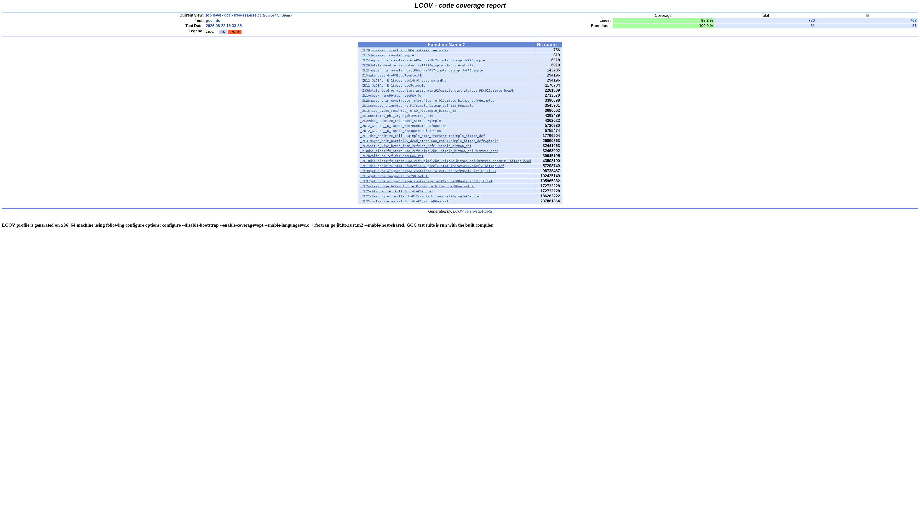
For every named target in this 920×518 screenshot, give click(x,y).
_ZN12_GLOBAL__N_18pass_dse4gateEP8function (400, 131)
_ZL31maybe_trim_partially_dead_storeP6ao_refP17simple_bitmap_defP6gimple (429, 141)
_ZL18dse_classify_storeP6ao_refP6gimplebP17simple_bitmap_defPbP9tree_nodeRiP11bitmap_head (445, 161)
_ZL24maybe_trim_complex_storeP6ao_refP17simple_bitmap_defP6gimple (422, 60)
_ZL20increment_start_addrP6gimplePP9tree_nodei (404, 50)
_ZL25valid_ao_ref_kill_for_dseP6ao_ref (396, 191)
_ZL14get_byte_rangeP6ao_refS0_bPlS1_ (394, 176)
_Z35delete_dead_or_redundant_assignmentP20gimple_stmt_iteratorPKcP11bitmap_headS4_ (439, 90)
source (269, 15)
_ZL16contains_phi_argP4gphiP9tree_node (396, 116)
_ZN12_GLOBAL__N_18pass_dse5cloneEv (393, 85)
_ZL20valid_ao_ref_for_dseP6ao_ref (392, 156)
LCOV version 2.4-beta (472, 211)
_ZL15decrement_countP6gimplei (388, 55)
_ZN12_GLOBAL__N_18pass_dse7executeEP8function (403, 126)
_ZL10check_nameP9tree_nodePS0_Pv (391, 95)
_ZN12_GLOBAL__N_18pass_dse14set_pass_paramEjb (403, 80)
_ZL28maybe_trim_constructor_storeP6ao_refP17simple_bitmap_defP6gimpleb (427, 100)
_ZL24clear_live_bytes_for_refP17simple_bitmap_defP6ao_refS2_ (417, 186)
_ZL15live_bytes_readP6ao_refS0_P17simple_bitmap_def (409, 110)
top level (213, 15)
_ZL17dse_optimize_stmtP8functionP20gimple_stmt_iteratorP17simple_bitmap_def (432, 166)
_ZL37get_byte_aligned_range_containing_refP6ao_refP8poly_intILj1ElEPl (426, 181)
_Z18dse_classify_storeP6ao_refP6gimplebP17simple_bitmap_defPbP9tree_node (429, 151)
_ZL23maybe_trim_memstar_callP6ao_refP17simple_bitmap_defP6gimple (421, 70)
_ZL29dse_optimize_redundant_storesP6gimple (400, 121)
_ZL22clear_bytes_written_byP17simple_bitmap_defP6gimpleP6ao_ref (420, 196)
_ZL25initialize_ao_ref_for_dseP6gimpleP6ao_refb (405, 201)
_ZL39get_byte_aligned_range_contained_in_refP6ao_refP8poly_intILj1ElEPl (428, 171)
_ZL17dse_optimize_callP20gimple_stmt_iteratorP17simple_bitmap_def (422, 136)
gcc (227, 15)
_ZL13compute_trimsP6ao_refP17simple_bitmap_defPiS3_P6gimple (416, 105)
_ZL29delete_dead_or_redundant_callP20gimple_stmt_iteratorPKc (417, 65)
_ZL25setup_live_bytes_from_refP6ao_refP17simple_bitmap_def (416, 146)
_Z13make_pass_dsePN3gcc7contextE (391, 75)
